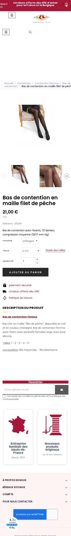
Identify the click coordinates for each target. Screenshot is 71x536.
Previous (4, 176)
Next (66, 176)
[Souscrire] (61, 390)
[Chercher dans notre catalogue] (30, 32)
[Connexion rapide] (63, 4)
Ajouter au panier (25, 272)
